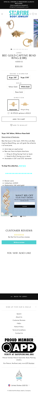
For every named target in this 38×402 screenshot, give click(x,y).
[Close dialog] (35, 187)
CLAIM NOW (24, 206)
